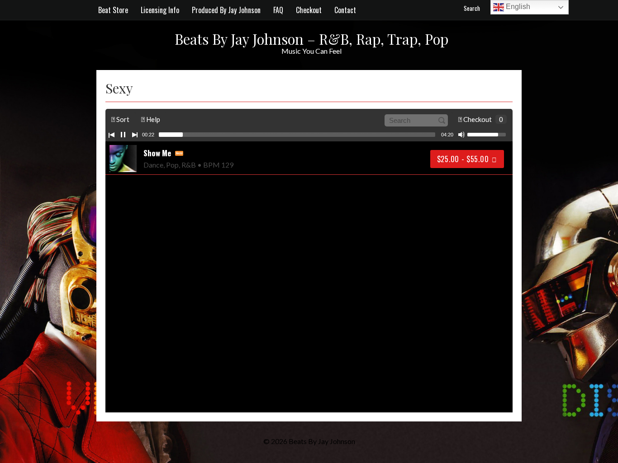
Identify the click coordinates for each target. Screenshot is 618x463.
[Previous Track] (111, 134)
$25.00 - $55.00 (463, 159)
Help (152, 119)
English (517, 6)
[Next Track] (134, 134)
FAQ (278, 10)
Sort (122, 119)
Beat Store (113, 10)
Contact (345, 10)
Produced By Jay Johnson (226, 10)
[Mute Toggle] (461, 134)
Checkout (309, 10)
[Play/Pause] (123, 134)
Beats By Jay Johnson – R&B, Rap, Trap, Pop (311, 38)
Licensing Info (160, 10)
